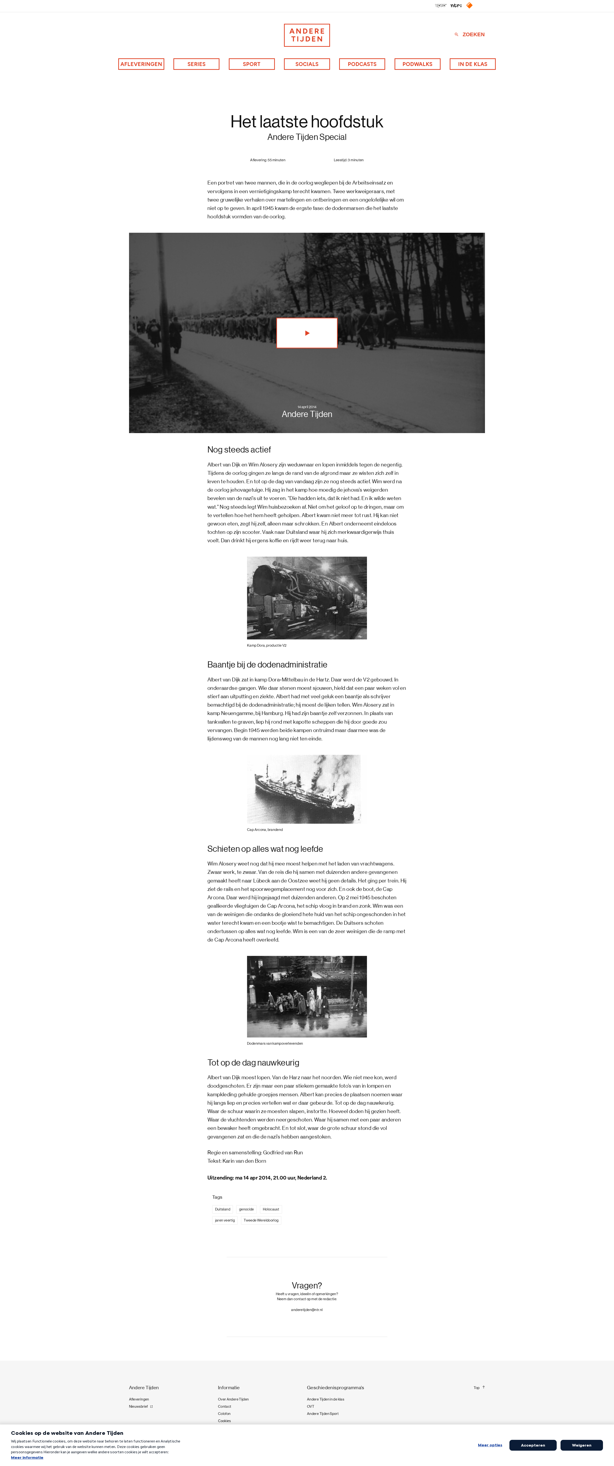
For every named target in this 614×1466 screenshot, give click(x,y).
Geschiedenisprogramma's (335, 1387)
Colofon (224, 1414)
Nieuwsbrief (138, 1406)
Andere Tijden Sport (323, 1414)
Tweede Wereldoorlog (261, 1220)
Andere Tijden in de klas (325, 1399)
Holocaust (271, 1209)
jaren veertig (225, 1220)
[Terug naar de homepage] (307, 35)
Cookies (224, 1421)
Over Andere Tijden (233, 1399)
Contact (224, 1406)
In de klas (472, 64)
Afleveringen (141, 64)
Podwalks (417, 64)
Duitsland (222, 1209)
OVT (310, 1406)
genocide (246, 1209)
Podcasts (362, 64)
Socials (307, 64)
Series (197, 64)
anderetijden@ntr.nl (307, 1310)
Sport (251, 64)
